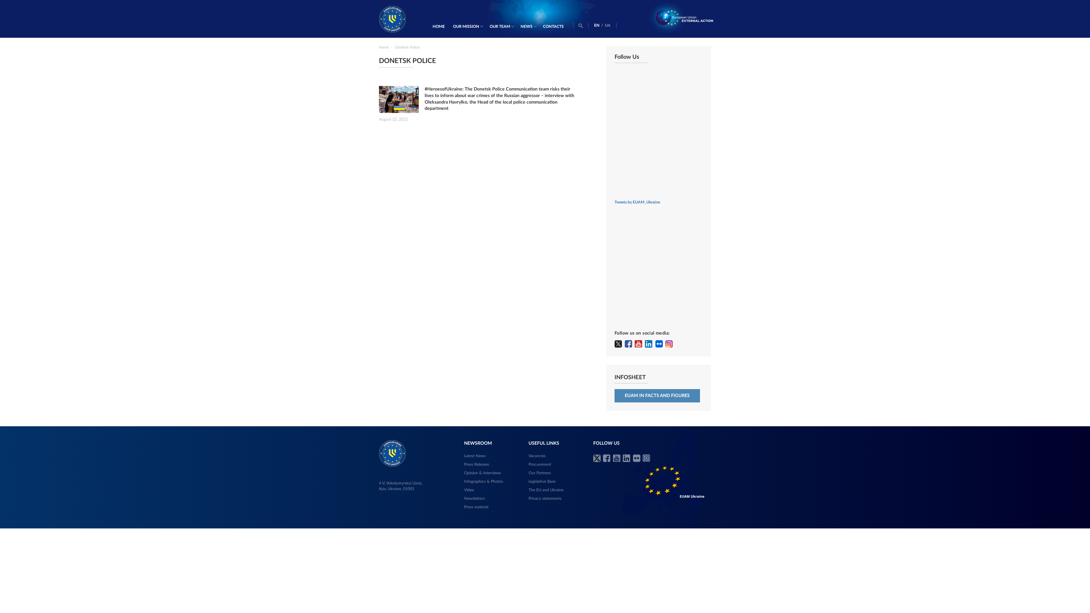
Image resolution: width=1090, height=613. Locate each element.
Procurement (540, 465)
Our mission (466, 27)
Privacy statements (545, 499)
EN (597, 26)
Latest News (475, 456)
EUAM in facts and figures (657, 395)
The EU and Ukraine (546, 490)
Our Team (500, 27)
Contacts (553, 27)
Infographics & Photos (483, 482)
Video (469, 490)
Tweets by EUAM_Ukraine (637, 202)
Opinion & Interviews (482, 473)
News (527, 27)
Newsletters (474, 499)
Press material (476, 507)
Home (439, 27)
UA (608, 26)
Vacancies (537, 456)
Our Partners (540, 473)
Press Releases (476, 465)
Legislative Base (542, 482)
